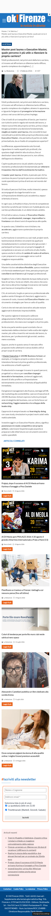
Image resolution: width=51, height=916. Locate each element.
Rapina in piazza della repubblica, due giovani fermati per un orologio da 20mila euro (26, 856)
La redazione (30, 889)
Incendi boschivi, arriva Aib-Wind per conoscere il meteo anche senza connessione (24, 871)
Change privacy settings (41, 914)
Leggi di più (7, 496)
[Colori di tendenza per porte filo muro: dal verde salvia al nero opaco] (25, 619)
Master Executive (10, 356)
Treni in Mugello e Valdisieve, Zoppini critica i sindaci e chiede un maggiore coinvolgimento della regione (27, 841)
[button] (48, 20)
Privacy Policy (42, 889)
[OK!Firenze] (26, 20)
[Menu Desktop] (4, 20)
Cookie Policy (18, 889)
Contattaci (7, 889)
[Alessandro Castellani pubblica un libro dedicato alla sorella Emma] (25, 670)
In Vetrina (6, 44)
